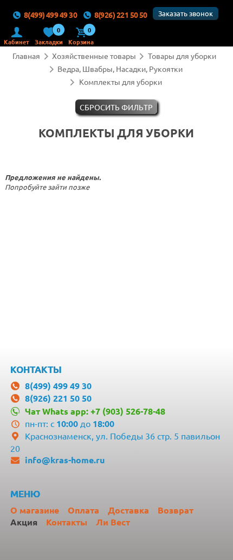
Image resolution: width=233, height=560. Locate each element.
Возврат (175, 510)
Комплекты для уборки (120, 81)
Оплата (83, 510)
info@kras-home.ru (65, 459)
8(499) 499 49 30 (50, 14)
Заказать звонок (185, 13)
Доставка (128, 510)
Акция (23, 522)
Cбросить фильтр (116, 107)
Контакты (66, 522)
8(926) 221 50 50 (120, 14)
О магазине (34, 510)
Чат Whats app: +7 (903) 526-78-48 (95, 411)
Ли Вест (113, 522)
